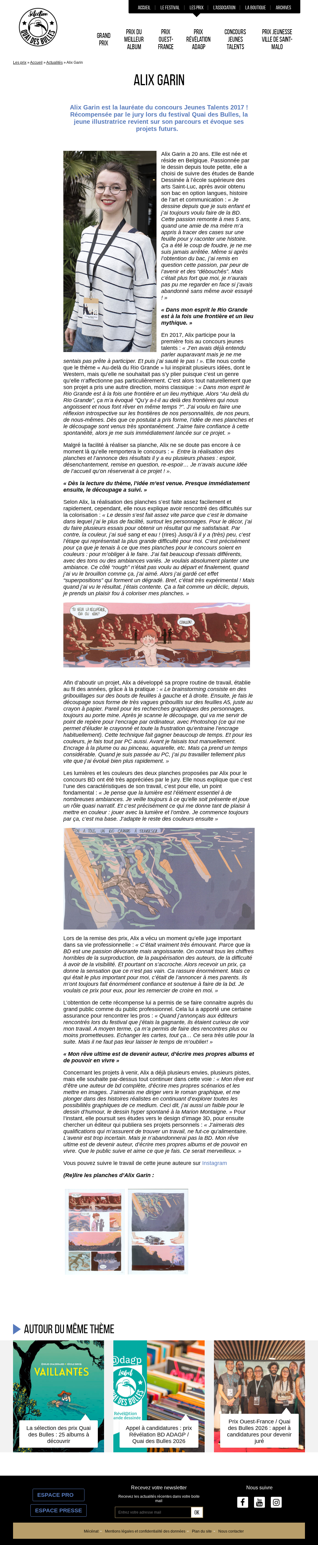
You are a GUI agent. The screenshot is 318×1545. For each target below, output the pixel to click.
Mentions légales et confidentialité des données (145, 1531)
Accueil (144, 7)
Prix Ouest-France (166, 39)
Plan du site (202, 1531)
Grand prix (104, 39)
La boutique (255, 7)
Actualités (54, 62)
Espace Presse (58, 1510)
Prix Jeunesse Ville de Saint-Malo (277, 39)
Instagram (215, 1163)
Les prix (196, 7)
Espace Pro (58, 1495)
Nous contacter (231, 1531)
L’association (224, 7)
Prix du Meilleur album (134, 39)
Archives (283, 7)
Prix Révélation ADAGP (198, 39)
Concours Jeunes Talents (235, 39)
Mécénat (91, 1531)
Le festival (170, 7)
